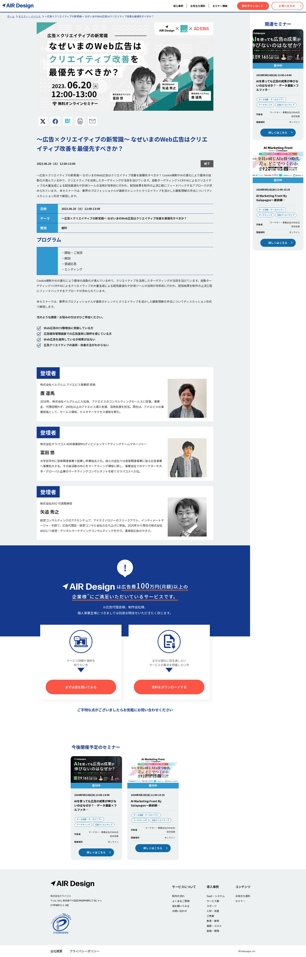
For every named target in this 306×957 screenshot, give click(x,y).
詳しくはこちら (278, 132)
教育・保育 (213, 921)
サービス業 (213, 901)
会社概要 (56, 951)
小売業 (210, 916)
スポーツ (212, 906)
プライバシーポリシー (84, 951)
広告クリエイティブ (285, 104)
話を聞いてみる (180, 906)
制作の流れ (178, 896)
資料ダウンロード (253, 6)
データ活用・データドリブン (271, 99)
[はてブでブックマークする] (67, 121)
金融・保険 (213, 931)
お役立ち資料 (242, 896)
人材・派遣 (213, 911)
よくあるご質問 (180, 901)
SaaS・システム (216, 896)
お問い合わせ (287, 6)
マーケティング (265, 104)
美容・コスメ (214, 926)
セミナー (240, 901)
